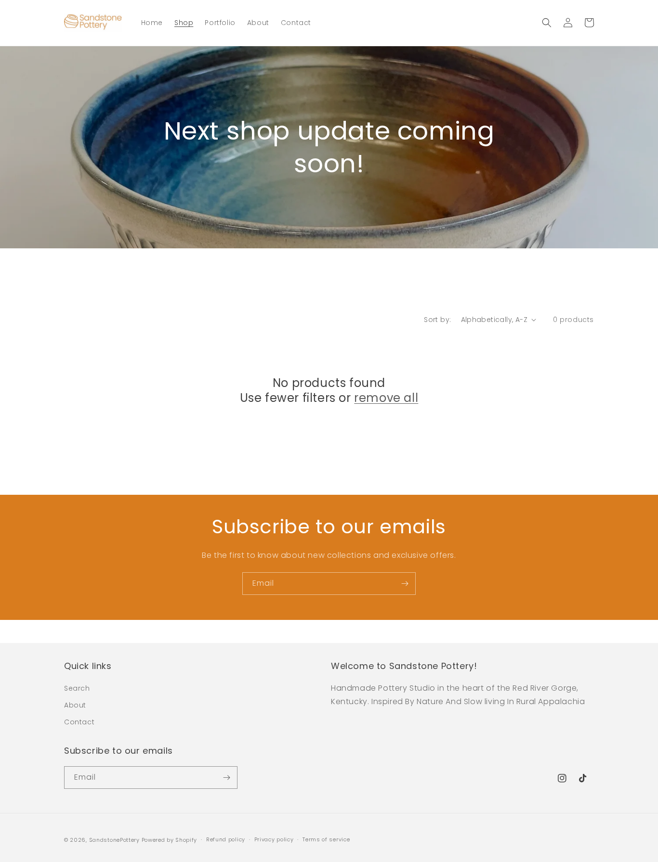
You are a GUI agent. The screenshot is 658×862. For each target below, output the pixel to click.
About (75, 705)
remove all (386, 397)
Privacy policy (274, 839)
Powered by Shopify (169, 840)
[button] (546, 22)
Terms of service (326, 839)
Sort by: (437, 319)
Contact (79, 722)
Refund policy (225, 839)
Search (77, 688)
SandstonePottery (114, 840)
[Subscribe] (404, 583)
